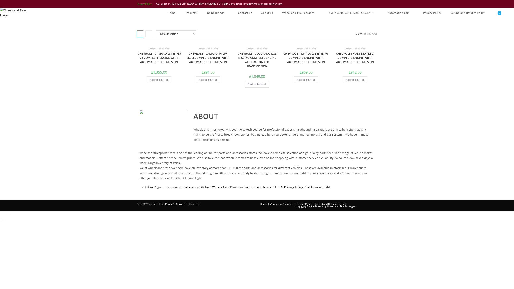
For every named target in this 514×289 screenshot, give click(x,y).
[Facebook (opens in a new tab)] (355, 4)
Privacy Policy (144, 3)
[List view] (148, 33)
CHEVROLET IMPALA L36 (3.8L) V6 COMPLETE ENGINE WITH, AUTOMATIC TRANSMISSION (306, 58)
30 (370, 33)
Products (301, 206)
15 (365, 33)
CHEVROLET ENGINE (159, 48)
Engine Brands (315, 206)
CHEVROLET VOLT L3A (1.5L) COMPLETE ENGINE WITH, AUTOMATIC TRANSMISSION (355, 58)
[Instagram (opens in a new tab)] (365, 4)
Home (263, 204)
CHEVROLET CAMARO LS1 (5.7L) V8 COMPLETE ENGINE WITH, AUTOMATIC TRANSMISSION (159, 58)
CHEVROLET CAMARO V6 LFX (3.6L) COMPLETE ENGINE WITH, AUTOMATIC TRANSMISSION (208, 58)
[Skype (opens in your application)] (370, 4)
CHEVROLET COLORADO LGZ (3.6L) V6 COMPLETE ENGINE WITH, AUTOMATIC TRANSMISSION (257, 60)
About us (288, 204)
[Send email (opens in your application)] (375, 4)
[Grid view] (140, 33)
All (375, 33)
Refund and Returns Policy (329, 204)
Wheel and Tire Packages (341, 206)
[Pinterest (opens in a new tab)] (360, 4)
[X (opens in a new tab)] (350, 4)
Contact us (276, 204)
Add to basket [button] (159, 79)
